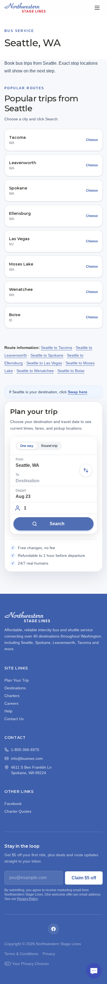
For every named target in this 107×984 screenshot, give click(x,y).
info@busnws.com (27, 758)
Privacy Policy (27, 899)
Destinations (15, 688)
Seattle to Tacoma (56, 347)
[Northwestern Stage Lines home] (25, 8)
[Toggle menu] (97, 7)
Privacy (49, 954)
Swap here (77, 392)
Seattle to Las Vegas (44, 363)
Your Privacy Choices (30, 963)
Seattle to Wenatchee (35, 370)
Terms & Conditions (21, 954)
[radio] (27, 446)
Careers (11, 703)
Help (8, 711)
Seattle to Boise (71, 370)
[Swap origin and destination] (85, 470)
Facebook (13, 803)
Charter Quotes (17, 811)
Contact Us (14, 719)
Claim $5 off (84, 877)
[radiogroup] (39, 445)
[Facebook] (53, 928)
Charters (11, 695)
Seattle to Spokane (46, 355)
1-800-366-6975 (25, 749)
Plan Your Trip (16, 680)
